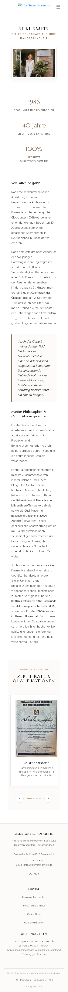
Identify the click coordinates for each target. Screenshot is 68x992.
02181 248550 (36, 860)
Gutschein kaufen (34, 922)
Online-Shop (34, 914)
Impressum (26, 980)
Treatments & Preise (34, 905)
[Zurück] (20, 799)
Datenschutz (40, 980)
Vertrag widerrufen (34, 986)
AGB (51, 980)
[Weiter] (48, 799)
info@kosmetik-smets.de (38, 864)
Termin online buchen (34, 897)
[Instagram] (16, 980)
